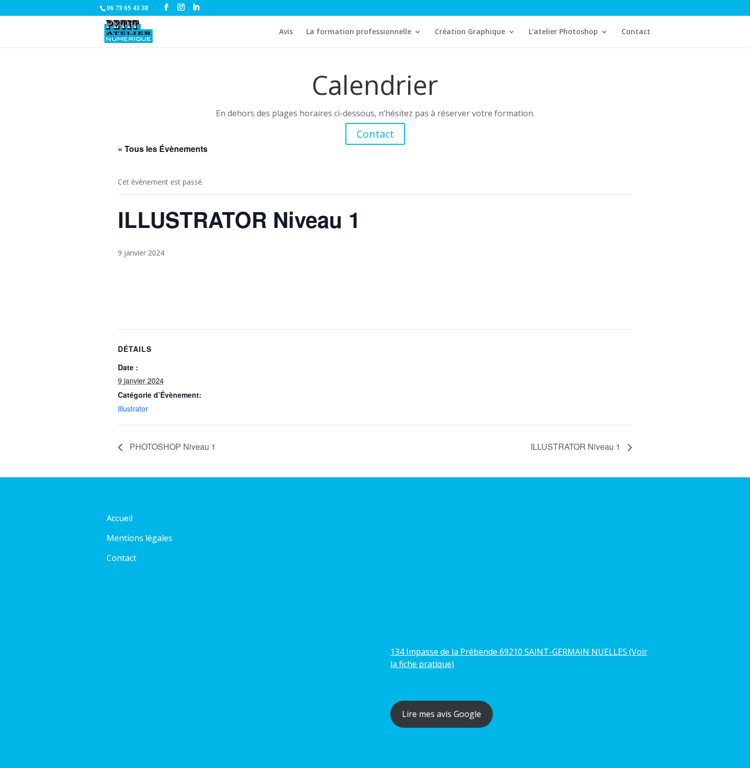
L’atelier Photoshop (563, 32)
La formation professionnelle (358, 32)
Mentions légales (139, 538)
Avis (286, 32)
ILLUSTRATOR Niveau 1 (576, 446)
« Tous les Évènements (163, 149)
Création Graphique (470, 32)
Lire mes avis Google (441, 714)
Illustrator (133, 408)
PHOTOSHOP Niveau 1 (172, 446)
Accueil (120, 518)
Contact (636, 32)
